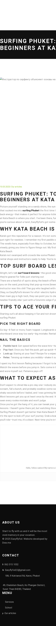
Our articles (16, 187)
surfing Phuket (30, 210)
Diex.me (6, 542)
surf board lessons (28, 272)
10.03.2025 (5, 187)
